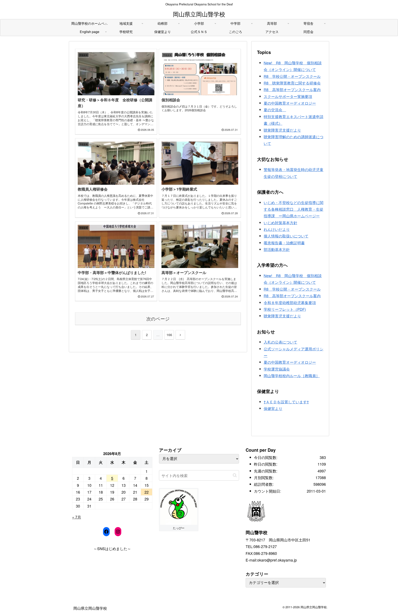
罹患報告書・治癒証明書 (284, 242)
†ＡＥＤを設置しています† (286, 401)
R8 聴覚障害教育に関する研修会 (292, 83)
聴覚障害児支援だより (282, 130)
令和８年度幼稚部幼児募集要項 (290, 302)
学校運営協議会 (277, 369)
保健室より (273, 408)
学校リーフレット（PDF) (285, 309)
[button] (234, 475)
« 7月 (76, 517)
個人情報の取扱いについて (286, 236)
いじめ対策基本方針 (280, 222)
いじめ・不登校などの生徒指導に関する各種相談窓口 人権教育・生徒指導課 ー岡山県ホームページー (293, 209)
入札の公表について (280, 342)
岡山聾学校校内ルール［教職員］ (292, 375)
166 (169, 334)
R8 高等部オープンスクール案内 (292, 89)
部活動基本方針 (277, 249)
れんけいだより (277, 229)
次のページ (158, 318)
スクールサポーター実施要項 (288, 96)
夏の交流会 (275, 109)
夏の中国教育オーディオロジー (290, 103)
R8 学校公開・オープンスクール (292, 76)
